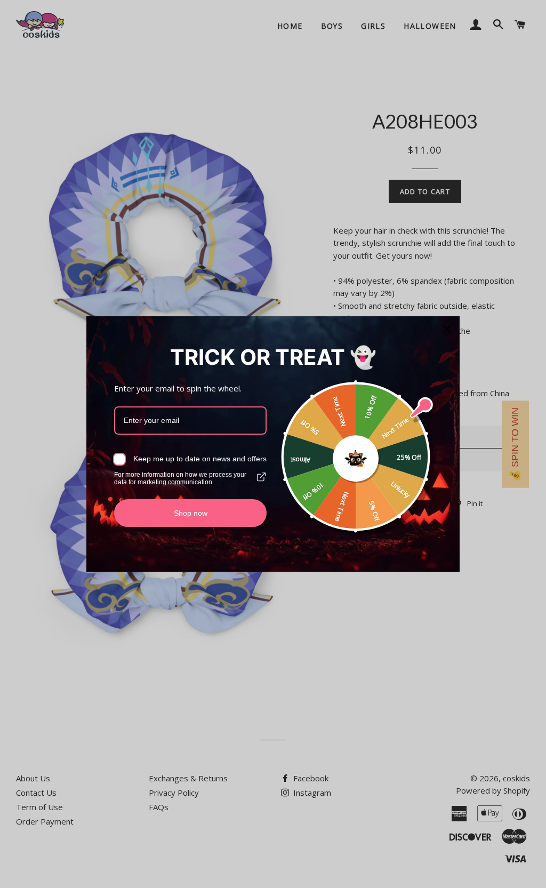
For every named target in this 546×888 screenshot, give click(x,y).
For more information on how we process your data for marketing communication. (180, 478)
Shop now (190, 513)
